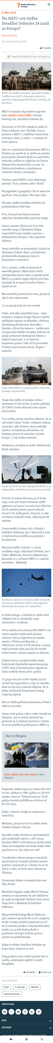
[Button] (45, 48)
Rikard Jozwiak (9, 35)
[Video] (11, 1039)
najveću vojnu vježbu (20, 115)
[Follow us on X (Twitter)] (11, 1012)
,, (20, 774)
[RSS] (32, 1012)
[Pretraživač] (42, 1039)
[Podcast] (26, 1039)
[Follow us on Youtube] (18, 1012)
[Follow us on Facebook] (4, 1012)
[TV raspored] (38, 1012)
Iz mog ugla (9, 13)
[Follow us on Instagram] (25, 1012)
